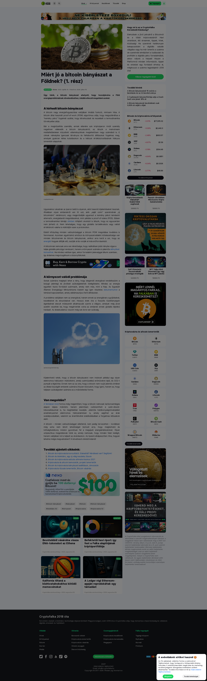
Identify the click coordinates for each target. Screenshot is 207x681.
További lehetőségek (191, 676)
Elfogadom (168, 676)
